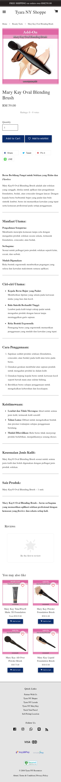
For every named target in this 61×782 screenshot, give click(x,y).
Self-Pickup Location (30, 714)
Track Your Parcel (30, 710)
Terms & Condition (27, 775)
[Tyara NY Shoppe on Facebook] (15, 730)
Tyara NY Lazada (30, 702)
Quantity (6, 121)
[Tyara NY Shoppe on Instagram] (23, 730)
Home (4, 24)
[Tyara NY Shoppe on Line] (39, 730)
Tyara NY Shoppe (30, 12)
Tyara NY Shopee (30, 698)
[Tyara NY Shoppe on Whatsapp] (31, 730)
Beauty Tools (17, 24)
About (15, 775)
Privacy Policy (42, 775)
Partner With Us (30, 694)
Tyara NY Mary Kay (30, 706)
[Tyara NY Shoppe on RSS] (46, 730)
